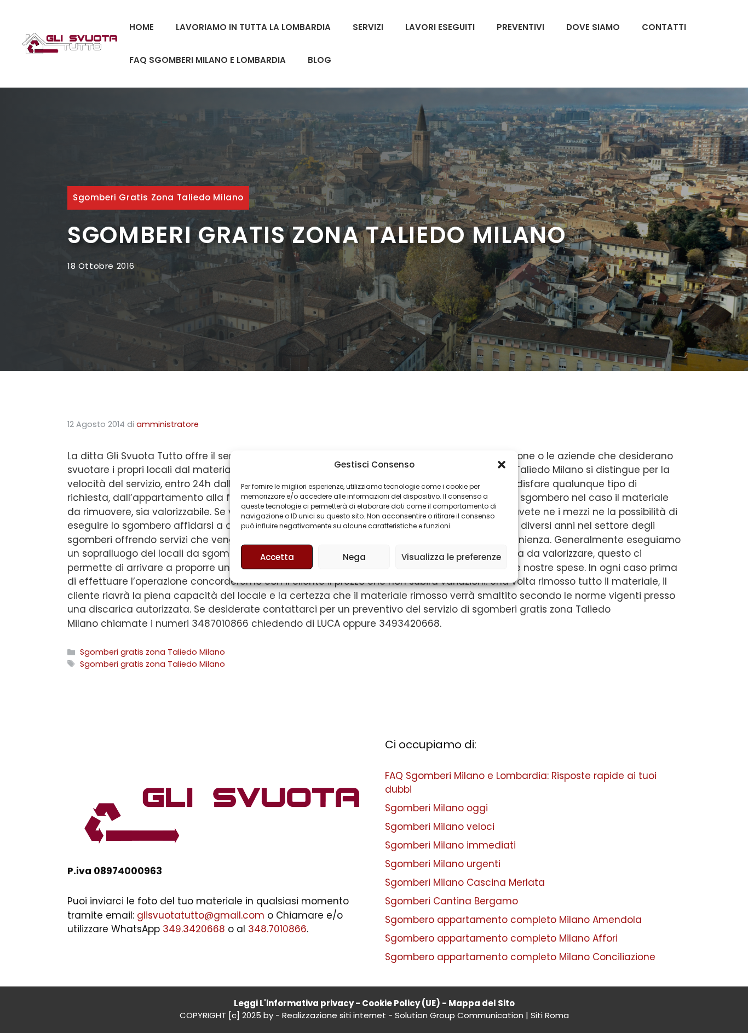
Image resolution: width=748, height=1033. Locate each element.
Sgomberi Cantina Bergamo (451, 901)
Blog (319, 60)
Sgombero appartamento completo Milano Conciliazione (520, 956)
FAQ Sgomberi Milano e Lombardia (207, 60)
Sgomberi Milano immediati (450, 845)
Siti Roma (550, 1015)
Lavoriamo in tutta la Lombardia (253, 27)
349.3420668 (194, 929)
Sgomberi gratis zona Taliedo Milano (158, 197)
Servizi (368, 27)
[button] (501, 464)
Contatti (664, 27)
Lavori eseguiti (440, 27)
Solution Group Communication (459, 1015)
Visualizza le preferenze (451, 556)
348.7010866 (277, 929)
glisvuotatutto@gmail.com (200, 915)
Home (141, 27)
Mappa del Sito (481, 1003)
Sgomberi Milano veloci (439, 826)
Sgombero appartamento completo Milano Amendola (513, 919)
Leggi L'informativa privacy (294, 1003)
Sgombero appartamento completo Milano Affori (501, 938)
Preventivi (520, 27)
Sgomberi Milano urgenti (442, 863)
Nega (354, 556)
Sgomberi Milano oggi (436, 808)
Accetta (277, 556)
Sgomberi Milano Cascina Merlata (465, 882)
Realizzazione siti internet (334, 1015)
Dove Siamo (593, 27)
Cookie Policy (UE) (401, 1003)
